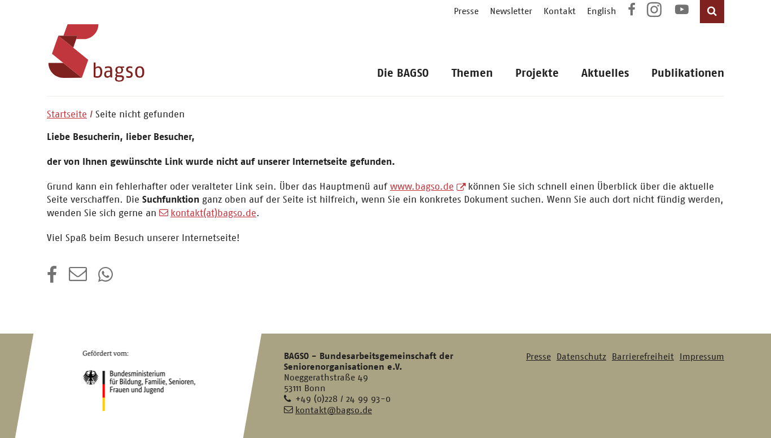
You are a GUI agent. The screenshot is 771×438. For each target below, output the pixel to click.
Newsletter (511, 11)
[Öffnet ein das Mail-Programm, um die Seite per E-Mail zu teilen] (78, 278)
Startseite (67, 114)
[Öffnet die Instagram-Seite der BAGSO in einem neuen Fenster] (655, 13)
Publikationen (687, 73)
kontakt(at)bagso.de (213, 212)
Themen (472, 73)
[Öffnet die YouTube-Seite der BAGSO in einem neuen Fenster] (682, 11)
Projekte (537, 73)
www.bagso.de (422, 186)
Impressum (702, 356)
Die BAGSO (403, 73)
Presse (466, 11)
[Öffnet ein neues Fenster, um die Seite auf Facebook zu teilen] (52, 278)
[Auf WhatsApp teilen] (106, 278)
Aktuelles (605, 73)
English (601, 11)
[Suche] (712, 11)
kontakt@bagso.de (333, 410)
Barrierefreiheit (643, 356)
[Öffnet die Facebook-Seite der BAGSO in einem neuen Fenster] (632, 11)
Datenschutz (581, 356)
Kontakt (560, 11)
